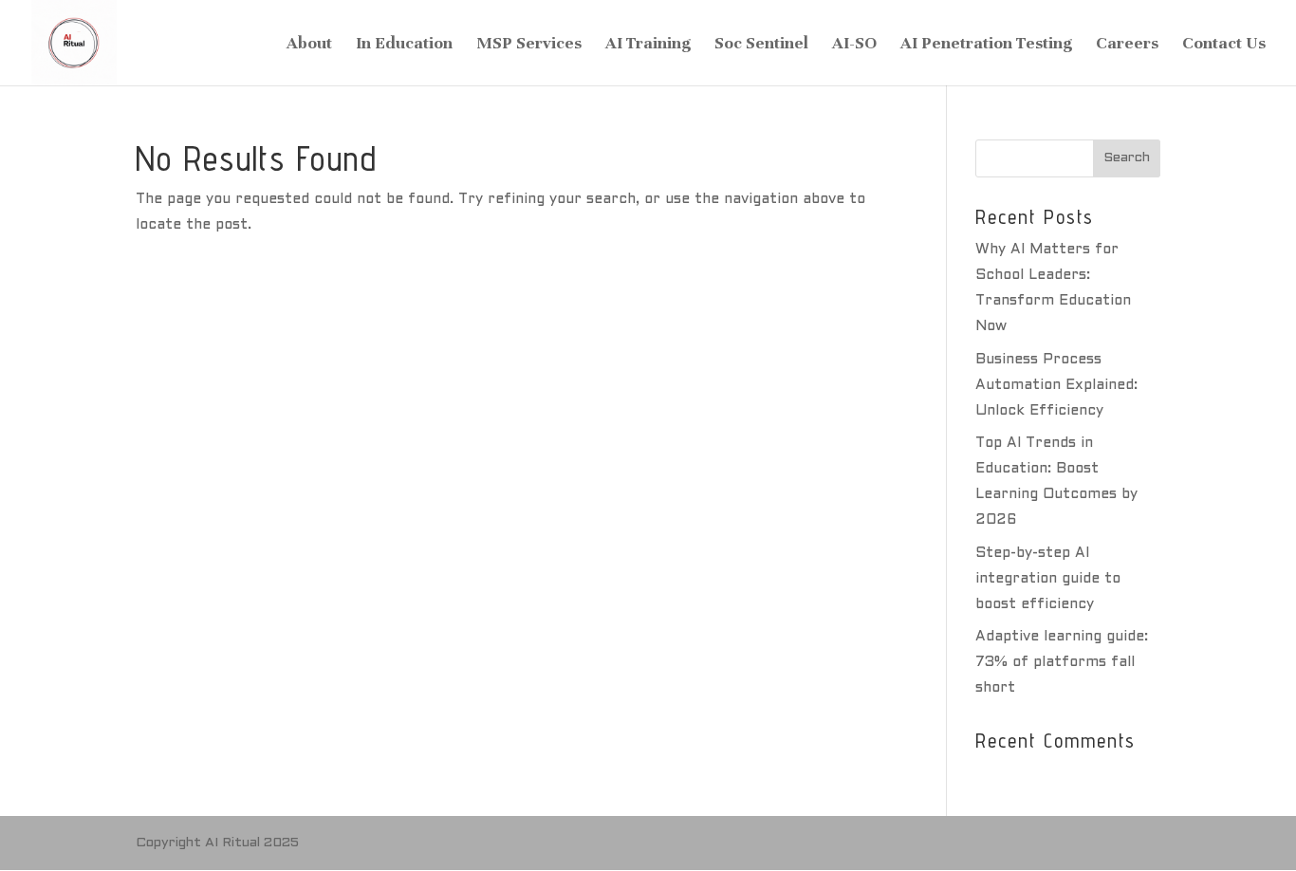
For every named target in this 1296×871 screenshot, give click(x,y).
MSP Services (529, 44)
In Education (404, 44)
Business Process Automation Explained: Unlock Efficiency (1056, 385)
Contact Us (1224, 44)
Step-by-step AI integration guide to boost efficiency (1047, 579)
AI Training (648, 44)
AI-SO (854, 44)
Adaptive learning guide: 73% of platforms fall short (1061, 662)
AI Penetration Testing (986, 44)
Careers (1127, 44)
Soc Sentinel (761, 44)
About (309, 44)
